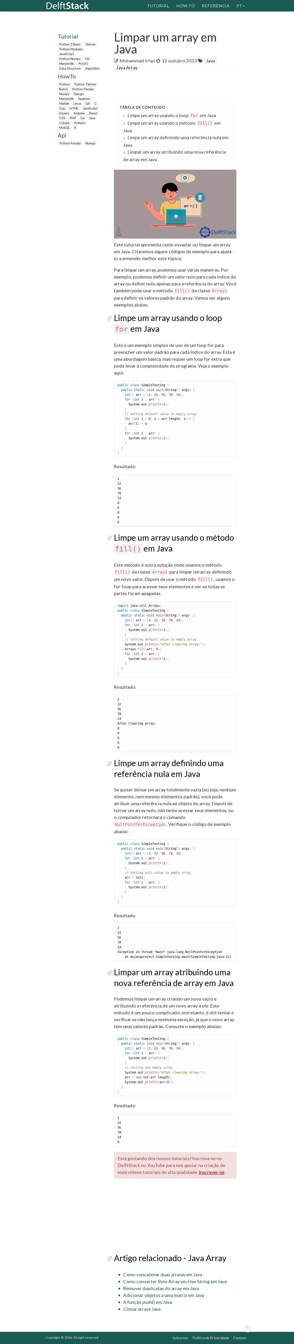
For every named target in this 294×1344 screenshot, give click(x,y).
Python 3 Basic (70, 44)
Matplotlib (66, 63)
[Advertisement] (79, 217)
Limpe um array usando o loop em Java (171, 115)
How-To (185, 5)
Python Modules (71, 49)
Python (64, 84)
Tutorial (158, 5)
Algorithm (92, 68)
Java (92, 118)
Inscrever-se (211, 1172)
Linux (77, 103)
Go (82, 118)
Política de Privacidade (210, 1338)
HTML (74, 108)
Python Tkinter (85, 84)
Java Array (127, 67)
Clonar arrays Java (142, 1309)
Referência (216, 5)
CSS (62, 118)
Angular (79, 113)
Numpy (64, 94)
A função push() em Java (147, 1302)
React (93, 113)
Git (87, 59)
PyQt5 (83, 63)
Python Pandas (83, 89)
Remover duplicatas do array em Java (161, 1288)
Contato (239, 1338)
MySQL (64, 127)
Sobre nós (180, 1338)
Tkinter (90, 44)
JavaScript (66, 54)
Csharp (64, 123)
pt (239, 5)
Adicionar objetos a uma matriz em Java (163, 1295)
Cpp (62, 108)
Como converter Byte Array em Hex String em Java (175, 1281)
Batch (63, 89)
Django (79, 94)
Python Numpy (70, 59)
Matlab (64, 103)
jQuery (64, 113)
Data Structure (70, 68)
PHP (73, 118)
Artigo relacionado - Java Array (170, 1258)
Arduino (79, 123)
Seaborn (84, 99)
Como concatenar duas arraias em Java (162, 1274)
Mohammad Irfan (137, 60)
